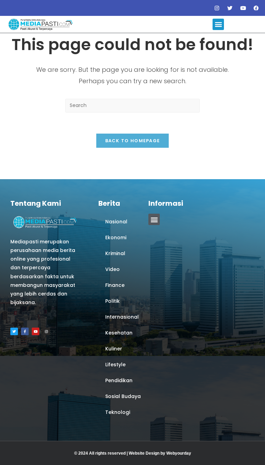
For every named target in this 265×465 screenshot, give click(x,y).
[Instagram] (217, 8)
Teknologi (117, 412)
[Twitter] (230, 8)
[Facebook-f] (25, 331)
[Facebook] (256, 8)
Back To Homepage (132, 140)
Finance (115, 285)
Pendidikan (118, 380)
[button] (218, 24)
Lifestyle (115, 364)
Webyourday (178, 453)
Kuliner (113, 348)
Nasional (116, 221)
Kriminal (115, 253)
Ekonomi (115, 237)
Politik (112, 301)
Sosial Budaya (123, 396)
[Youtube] (243, 8)
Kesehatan (118, 332)
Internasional (122, 316)
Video (112, 269)
